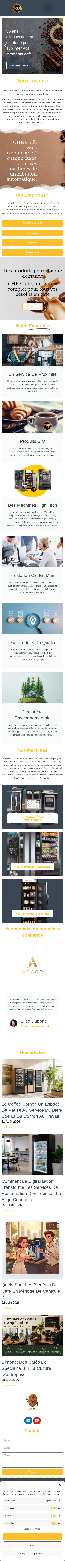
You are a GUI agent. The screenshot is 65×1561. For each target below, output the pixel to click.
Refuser (32, 1545)
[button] (60, 1485)
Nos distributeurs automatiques (32, 866)
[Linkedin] (28, 1420)
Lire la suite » (9, 1127)
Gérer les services (32, 1529)
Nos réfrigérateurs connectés (32, 913)
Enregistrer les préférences (33, 1553)
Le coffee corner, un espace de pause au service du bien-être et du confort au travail (32, 1110)
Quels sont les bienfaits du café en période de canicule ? (31, 1291)
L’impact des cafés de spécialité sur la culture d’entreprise (26, 1368)
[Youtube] (37, 1420)
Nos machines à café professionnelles (32, 818)
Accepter (32, 1536)
